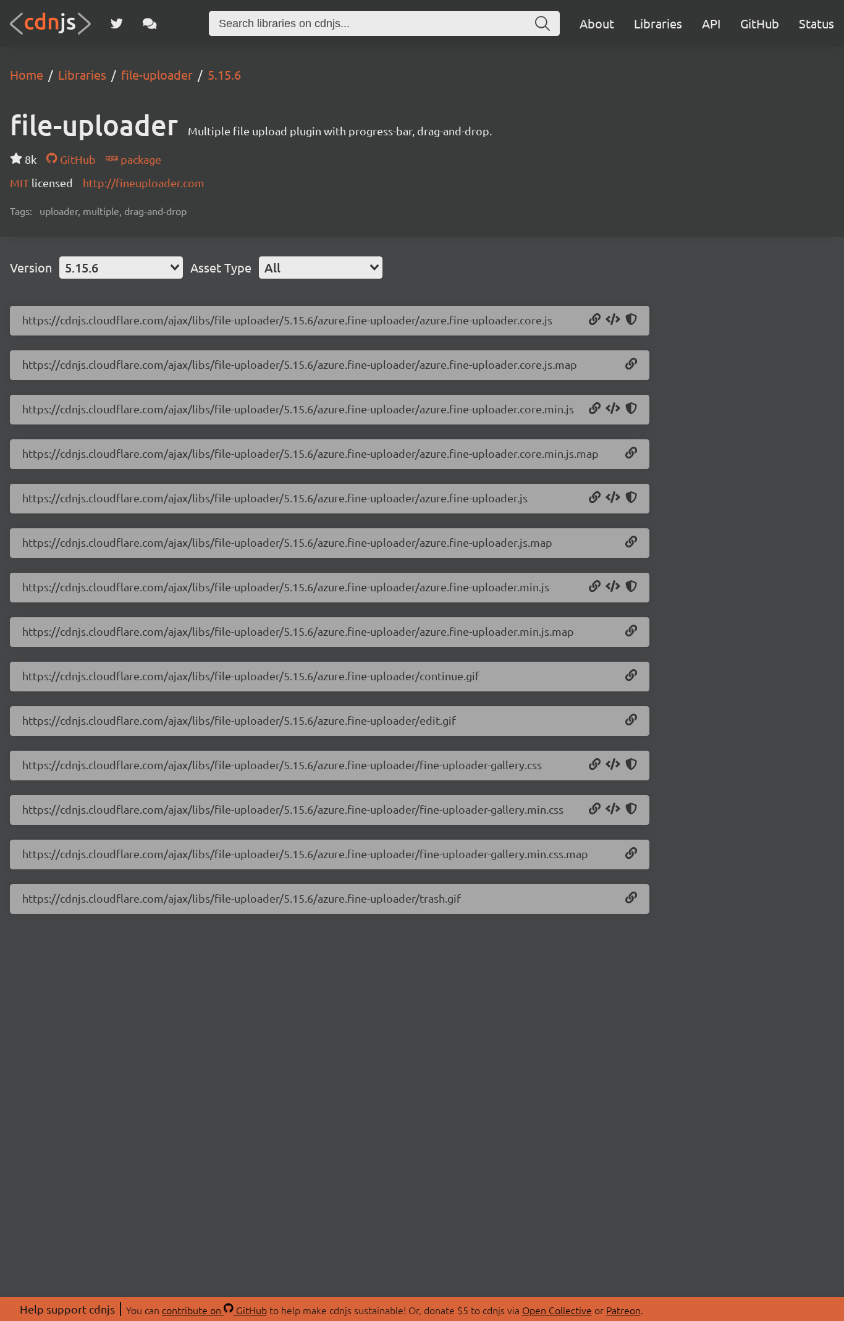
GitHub (759, 23)
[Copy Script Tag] (613, 320)
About (597, 23)
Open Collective (557, 1310)
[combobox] (121, 267)
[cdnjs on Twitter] (117, 23)
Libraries (658, 23)
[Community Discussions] (150, 23)
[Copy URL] (595, 320)
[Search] (542, 23)
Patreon (623, 1310)
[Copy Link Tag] (613, 765)
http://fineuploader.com (144, 182)
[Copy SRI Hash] (631, 320)
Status (816, 23)
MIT (21, 182)
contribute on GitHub (214, 1310)
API (711, 23)
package (139, 159)
